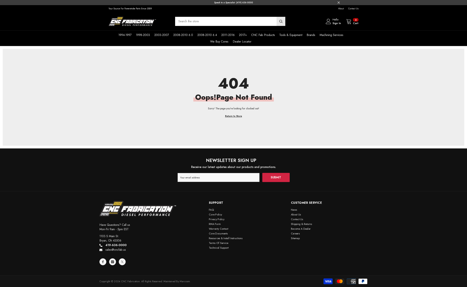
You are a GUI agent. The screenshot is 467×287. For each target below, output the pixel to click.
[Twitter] (122, 261)
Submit (276, 177)
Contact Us (353, 8)
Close (338, 2)
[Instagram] (112, 261)
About (341, 8)
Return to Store (233, 116)
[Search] (230, 21)
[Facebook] (102, 261)
